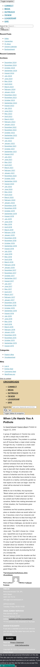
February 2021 (9, 170)
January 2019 (9, 235)
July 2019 (8, 219)
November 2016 (10, 305)
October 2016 (9, 308)
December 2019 (10, 205)
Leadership (10, 18)
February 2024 (9, 89)
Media (7, 9)
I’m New (7, 15)
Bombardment (9, 49)
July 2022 (8, 141)
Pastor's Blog (9, 354)
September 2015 (10, 343)
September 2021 (10, 151)
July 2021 (8, 157)
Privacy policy (9, 665)
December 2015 (10, 335)
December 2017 (10, 270)
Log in (6, 366)
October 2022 (9, 133)
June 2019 (8, 222)
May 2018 (8, 257)
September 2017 (10, 278)
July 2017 (8, 284)
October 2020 (9, 178)
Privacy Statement (17, 642)
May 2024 (8, 81)
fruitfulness (18, 573)
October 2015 (9, 340)
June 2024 (8, 79)
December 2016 (10, 302)
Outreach (9, 12)
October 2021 (9, 149)
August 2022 (9, 138)
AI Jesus (7, 44)
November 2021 (10, 146)
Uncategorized (9, 357)
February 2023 (9, 122)
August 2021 (9, 154)
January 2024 (9, 92)
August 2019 (9, 216)
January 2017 (9, 300)
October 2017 (9, 276)
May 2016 (8, 321)
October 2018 (9, 243)
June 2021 (8, 159)
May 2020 (8, 192)
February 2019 (9, 232)
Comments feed (10, 371)
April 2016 (8, 324)
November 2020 (10, 176)
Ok (2, 665)
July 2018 (8, 251)
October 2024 (9, 68)
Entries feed (8, 369)
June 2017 (8, 286)
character (10, 573)
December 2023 (10, 95)
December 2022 (10, 127)
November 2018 (10, 240)
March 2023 (9, 119)
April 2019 (8, 227)
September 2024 (10, 70)
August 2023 (9, 105)
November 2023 (10, 97)
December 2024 (10, 62)
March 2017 (8, 294)
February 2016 (9, 329)
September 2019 (10, 213)
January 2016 (9, 332)
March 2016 (8, 327)
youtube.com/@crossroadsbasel (20, 619)
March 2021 (8, 168)
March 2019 (8, 230)
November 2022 (10, 130)
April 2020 (8, 195)
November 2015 (10, 338)
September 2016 (10, 311)
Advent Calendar (10, 46)
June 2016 (8, 319)
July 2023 (8, 108)
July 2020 (8, 186)
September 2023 (10, 103)
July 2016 (8, 316)
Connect (8, 6)
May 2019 (8, 224)
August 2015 (9, 346)
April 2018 (8, 259)
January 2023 (9, 124)
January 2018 (9, 267)
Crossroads (11, 382)
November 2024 (10, 65)
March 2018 (8, 262)
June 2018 (8, 254)
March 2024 (9, 87)
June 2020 (8, 189)
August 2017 (9, 281)
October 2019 (9, 211)
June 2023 (8, 111)
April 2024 (8, 84)
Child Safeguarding (22, 645)
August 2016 (9, 313)
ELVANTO (9, 638)
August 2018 (9, 249)
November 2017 (10, 273)
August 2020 (9, 184)
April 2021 (8, 165)
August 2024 (9, 73)
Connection (8, 41)
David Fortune (11, 427)
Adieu (6, 38)
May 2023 (8, 114)
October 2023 (9, 100)
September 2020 (10, 181)
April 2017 (8, 292)
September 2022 (10, 135)
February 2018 (9, 265)
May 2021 (8, 162)
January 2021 (9, 173)
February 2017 (9, 297)
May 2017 (8, 289)
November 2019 (10, 208)
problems (9, 575)
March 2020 (9, 197)
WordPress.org (9, 374)
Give (6, 21)
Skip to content (5, 378)
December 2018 (10, 238)
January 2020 (9, 203)
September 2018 (10, 246)
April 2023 (8, 116)
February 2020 (9, 200)
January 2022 (9, 143)
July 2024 (8, 76)
